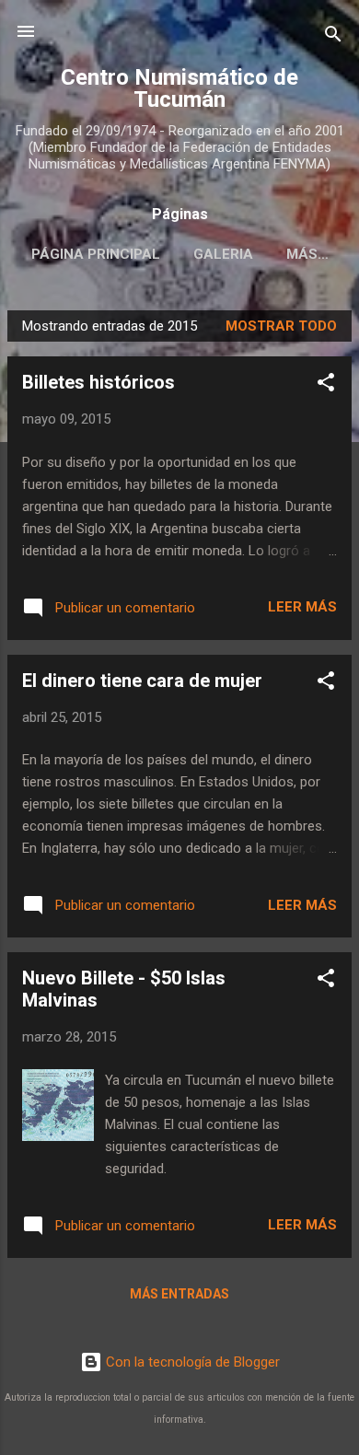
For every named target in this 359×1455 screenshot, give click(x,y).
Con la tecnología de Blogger (191, 1362)
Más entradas (179, 1293)
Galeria (223, 254)
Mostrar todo (281, 326)
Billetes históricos (98, 382)
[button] (326, 385)
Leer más (302, 607)
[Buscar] (333, 37)
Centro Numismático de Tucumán (179, 88)
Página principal (95, 254)
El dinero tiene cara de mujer (142, 680)
